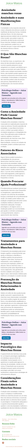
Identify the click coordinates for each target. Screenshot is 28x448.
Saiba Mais (6, 106)
